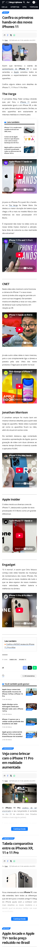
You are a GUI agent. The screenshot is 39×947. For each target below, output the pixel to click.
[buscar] (24, 2)
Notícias (6, 928)
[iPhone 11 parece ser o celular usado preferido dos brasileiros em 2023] (31, 721)
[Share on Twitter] (10, 35)
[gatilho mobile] (4, 2)
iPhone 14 (30, 734)
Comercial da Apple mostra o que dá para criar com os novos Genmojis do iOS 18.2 (11, 140)
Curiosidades (8, 748)
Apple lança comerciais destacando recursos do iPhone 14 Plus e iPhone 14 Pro (12, 692)
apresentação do (15, 69)
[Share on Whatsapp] (14, 35)
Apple (16, 72)
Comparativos (8, 838)
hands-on (13, 659)
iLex (6, 40)
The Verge (13, 205)
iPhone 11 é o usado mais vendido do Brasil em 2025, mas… (13, 129)
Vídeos (5, 12)
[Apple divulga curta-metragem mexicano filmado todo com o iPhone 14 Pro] (31, 706)
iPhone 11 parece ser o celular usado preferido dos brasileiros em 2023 (13, 721)
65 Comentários (29, 676)
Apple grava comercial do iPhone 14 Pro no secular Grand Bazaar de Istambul (12, 734)
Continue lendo (19, 829)
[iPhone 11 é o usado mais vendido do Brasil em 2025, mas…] (29, 130)
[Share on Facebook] (7, 35)
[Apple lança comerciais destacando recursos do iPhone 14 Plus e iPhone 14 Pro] (31, 691)
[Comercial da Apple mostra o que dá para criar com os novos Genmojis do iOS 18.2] (29, 139)
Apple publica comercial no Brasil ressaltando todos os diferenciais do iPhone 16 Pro (12, 150)
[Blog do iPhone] (14, 2)
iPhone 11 (25, 102)
